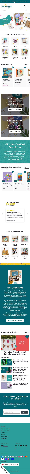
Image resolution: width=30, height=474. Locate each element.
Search (3, 434)
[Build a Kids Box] (15, 126)
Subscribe (24, 412)
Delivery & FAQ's (5, 430)
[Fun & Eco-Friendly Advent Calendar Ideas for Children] (15, 343)
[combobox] (15, 10)
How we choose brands (15, 320)
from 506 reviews (10, 205)
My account (4, 438)
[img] (16, 204)
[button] (5, 469)
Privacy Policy (4, 436)
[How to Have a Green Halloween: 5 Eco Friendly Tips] (6, 362)
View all (27, 64)
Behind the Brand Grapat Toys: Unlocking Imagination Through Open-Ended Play (20, 378)
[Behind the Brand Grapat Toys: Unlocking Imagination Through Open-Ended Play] (6, 378)
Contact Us (4, 432)
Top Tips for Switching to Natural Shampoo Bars (20, 383)
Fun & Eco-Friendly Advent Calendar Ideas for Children (15, 353)
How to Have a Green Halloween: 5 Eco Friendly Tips (20, 361)
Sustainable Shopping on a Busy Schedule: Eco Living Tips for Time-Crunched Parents (20, 370)
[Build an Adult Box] (15, 104)
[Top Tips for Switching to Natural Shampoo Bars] (6, 385)
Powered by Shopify (14, 471)
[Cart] (24, 6)
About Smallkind (5, 429)
